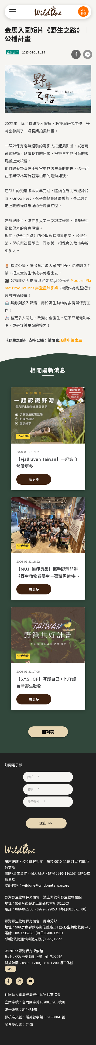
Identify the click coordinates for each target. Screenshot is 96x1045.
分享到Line (87, 54)
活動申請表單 (70, 340)
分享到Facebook (76, 54)
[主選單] (13, 11)
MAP (10, 969)
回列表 (48, 732)
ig (19, 981)
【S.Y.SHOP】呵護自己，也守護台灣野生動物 (46, 682)
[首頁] (48, 12)
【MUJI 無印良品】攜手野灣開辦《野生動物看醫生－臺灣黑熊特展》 (47, 572)
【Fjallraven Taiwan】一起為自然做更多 (46, 462)
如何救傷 (83, 11)
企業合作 (12, 52)
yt (30, 981)
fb (8, 981)
